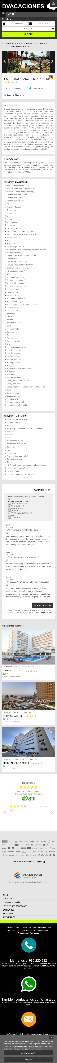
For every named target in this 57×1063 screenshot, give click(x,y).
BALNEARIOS (8, 910)
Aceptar (28, 1059)
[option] (28, 814)
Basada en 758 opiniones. (13, 769)
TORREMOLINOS (39, 88)
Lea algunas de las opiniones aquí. (28, 794)
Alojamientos (8, 43)
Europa (20, 43)
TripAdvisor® (46, 612)
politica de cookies (29, 1046)
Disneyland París (11, 902)
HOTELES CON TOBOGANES (15, 906)
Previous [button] (5, 812)
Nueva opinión (42, 605)
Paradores (8, 899)
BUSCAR (28, 34)
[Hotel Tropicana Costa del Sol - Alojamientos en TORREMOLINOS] (28, 62)
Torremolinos (41, 43)
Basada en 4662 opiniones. (14, 677)
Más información (28, 1053)
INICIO (5, 895)
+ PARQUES (8, 914)
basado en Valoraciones (28, 791)
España (29, 43)
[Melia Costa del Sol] (29, 719)
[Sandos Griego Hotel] (29, 674)
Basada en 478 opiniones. (15, 95)
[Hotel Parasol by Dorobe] (29, 766)
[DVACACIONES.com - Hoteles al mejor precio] (28, 6)
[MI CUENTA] (53, 3)
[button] (4, 62)
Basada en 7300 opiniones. (14, 722)
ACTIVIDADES (9, 917)
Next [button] (52, 812)
